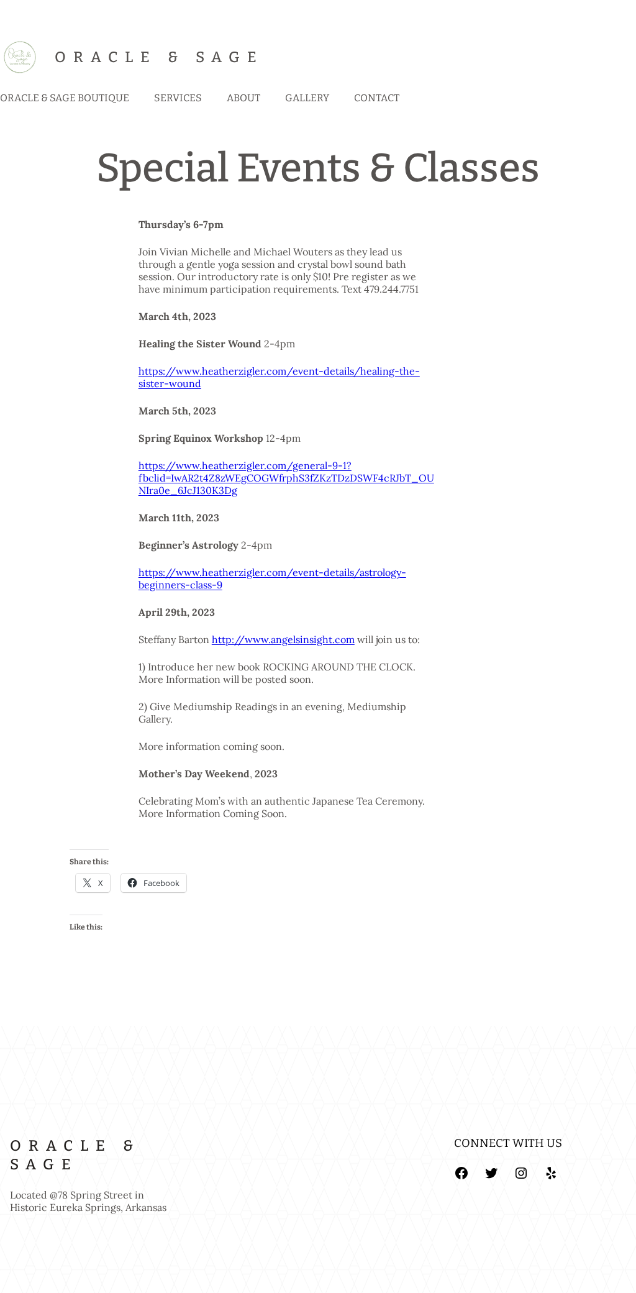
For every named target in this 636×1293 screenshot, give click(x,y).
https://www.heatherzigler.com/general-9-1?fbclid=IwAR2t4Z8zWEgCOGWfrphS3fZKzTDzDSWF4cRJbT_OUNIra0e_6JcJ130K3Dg (286, 477)
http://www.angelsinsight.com (283, 639)
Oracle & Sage (159, 57)
